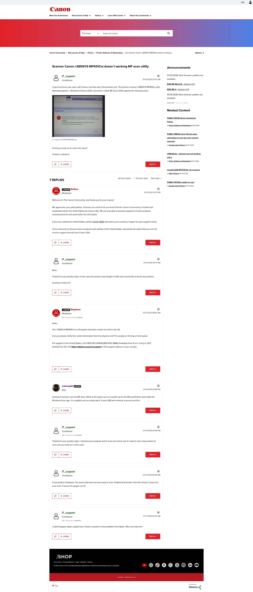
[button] (163, 274)
